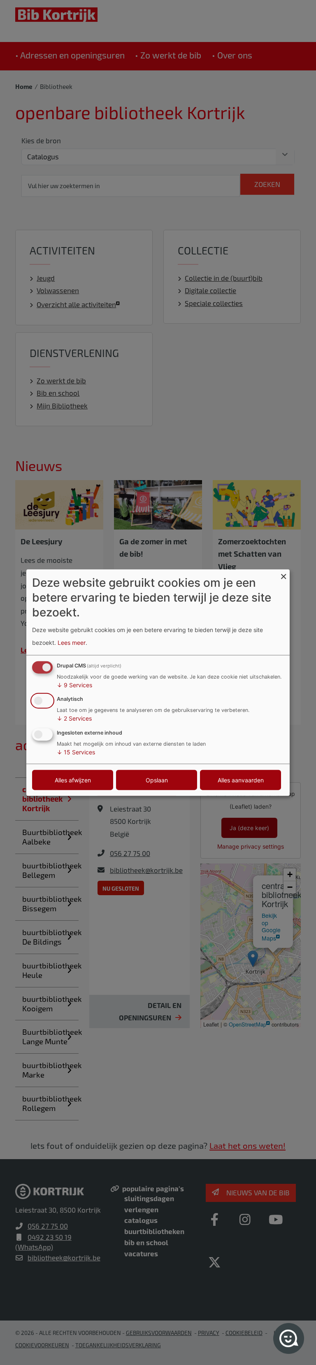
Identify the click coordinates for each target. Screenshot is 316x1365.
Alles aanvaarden (241, 780)
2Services (74, 718)
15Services (76, 752)
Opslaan (157, 780)
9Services (74, 684)
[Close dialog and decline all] (283, 574)
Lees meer (72, 642)
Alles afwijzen (73, 780)
